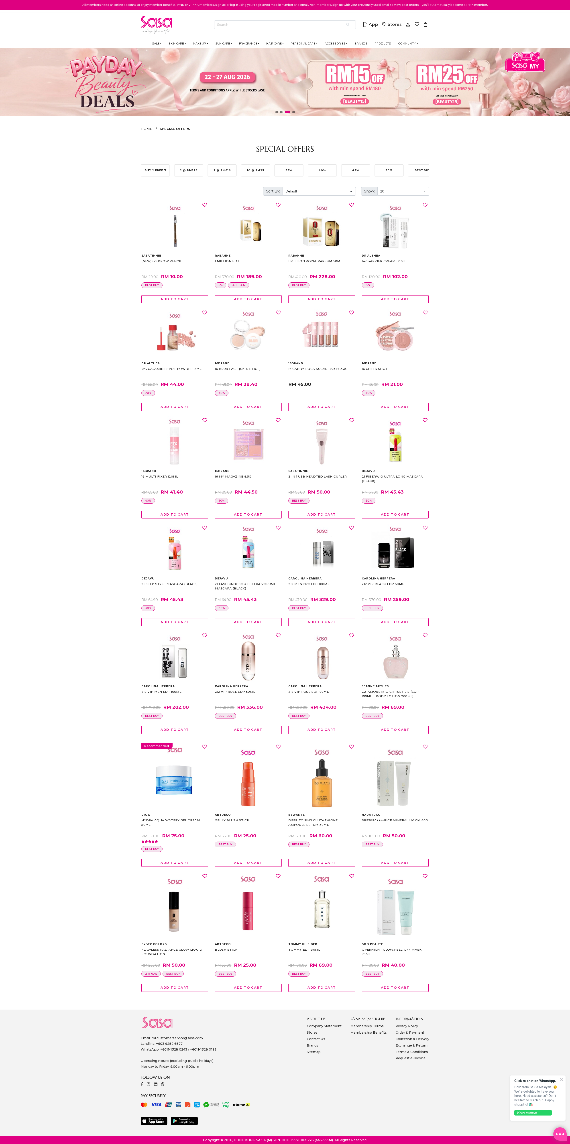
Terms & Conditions (412, 1052)
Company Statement (324, 1026)
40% (222, 393)
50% (221, 500)
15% (368, 285)
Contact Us (316, 1039)
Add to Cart (175, 299)
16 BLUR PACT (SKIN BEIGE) (237, 369)
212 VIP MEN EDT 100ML (161, 691)
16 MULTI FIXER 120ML (159, 476)
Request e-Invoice (410, 1058)
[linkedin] (155, 1084)
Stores (391, 25)
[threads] (163, 1084)
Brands (312, 1045)
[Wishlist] (204, 205)
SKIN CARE (176, 43)
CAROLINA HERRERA (305, 578)
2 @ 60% (151, 973)
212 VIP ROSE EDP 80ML (308, 691)
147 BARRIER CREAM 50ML (383, 261)
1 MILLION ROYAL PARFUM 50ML (315, 261)
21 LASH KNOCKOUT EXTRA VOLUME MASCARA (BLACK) (245, 586)
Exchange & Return (412, 1045)
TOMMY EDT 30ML (304, 949)
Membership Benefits (368, 1033)
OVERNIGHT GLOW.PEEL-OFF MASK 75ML (391, 952)
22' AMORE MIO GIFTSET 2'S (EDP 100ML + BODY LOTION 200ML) (390, 694)
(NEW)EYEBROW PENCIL (161, 261)
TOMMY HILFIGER (302, 944)
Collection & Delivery (412, 1039)
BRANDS (360, 43)
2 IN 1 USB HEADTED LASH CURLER (317, 476)
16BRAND (222, 363)
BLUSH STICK (226, 949)
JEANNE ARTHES (375, 686)
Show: (369, 191)
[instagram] (148, 1084)
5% (220, 285)
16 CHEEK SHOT (375, 369)
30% (369, 500)
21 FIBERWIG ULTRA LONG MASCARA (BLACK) (392, 479)
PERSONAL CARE (303, 43)
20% (148, 393)
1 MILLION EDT (227, 261)
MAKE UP (199, 43)
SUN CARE (222, 43)
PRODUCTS (383, 43)
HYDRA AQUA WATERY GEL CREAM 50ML (170, 822)
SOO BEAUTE (372, 944)
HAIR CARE (274, 43)
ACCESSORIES (335, 43)
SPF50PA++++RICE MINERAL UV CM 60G (395, 820)
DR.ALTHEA (371, 255)
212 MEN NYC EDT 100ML (308, 584)
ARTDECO (223, 814)
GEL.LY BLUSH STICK (232, 820)
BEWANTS (296, 814)
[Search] (348, 24)
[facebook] (142, 1084)
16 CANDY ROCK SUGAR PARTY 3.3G (318, 369)
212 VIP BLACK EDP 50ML (383, 584)
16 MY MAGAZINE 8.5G (233, 476)
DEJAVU (368, 471)
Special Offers (175, 129)
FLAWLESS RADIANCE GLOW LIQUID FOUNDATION (171, 952)
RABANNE (223, 255)
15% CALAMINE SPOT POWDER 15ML (171, 369)
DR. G (145, 814)
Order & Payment (410, 1033)
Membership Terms (367, 1026)
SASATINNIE (151, 255)
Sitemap (314, 1052)
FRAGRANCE (248, 43)
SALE (155, 43)
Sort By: (273, 191)
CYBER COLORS (154, 944)
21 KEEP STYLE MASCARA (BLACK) (169, 584)
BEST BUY (152, 285)
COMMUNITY (407, 43)
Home (146, 129)
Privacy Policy (407, 1026)
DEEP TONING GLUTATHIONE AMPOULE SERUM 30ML (313, 822)
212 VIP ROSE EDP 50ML (235, 691)
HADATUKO (371, 814)
